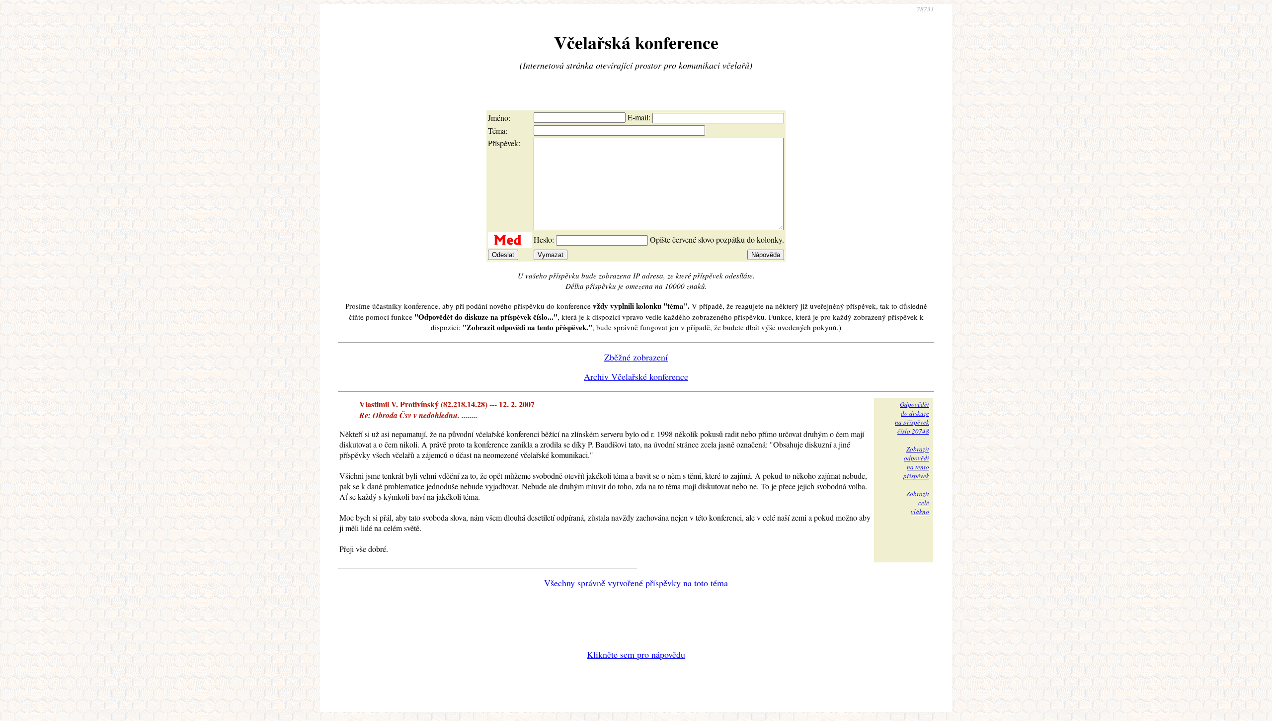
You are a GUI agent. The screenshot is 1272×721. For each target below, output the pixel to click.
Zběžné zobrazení (636, 357)
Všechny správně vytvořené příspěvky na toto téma (636, 583)
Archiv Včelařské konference (636, 376)
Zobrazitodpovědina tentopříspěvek (916, 462)
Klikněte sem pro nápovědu (636, 654)
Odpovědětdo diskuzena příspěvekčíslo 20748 (912, 418)
